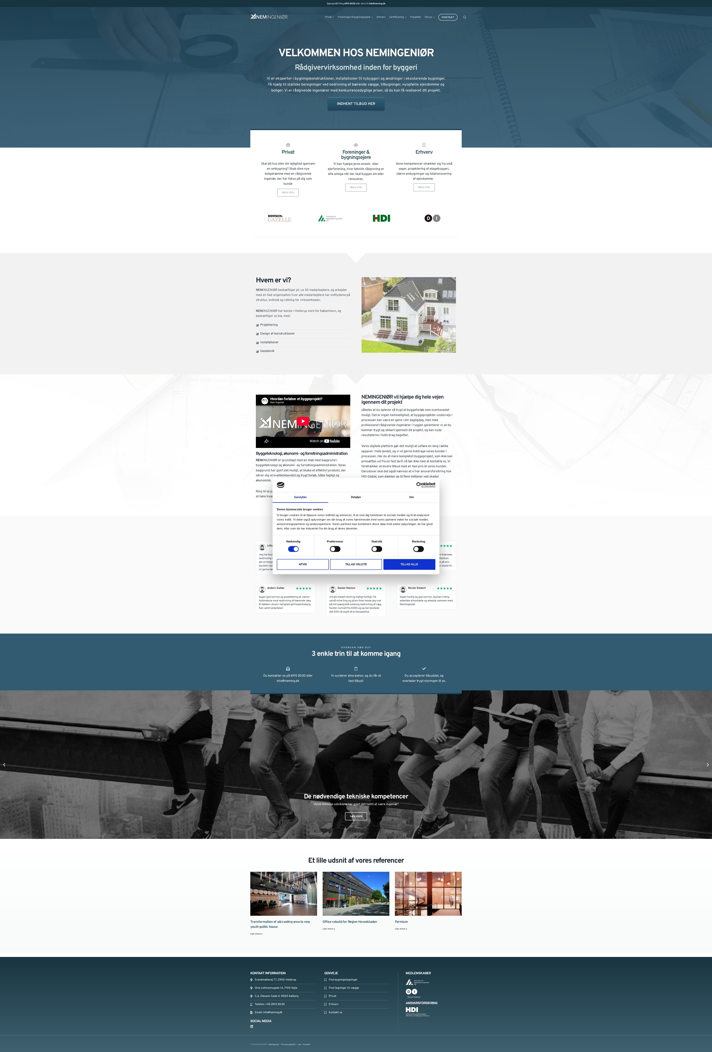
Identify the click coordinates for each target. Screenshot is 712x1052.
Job (299, 1044)
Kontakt (448, 17)
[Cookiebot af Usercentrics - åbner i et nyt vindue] (419, 485)
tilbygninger (390, 84)
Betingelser (274, 1044)
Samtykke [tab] (300, 497)
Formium (401, 922)
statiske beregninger (304, 84)
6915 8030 (349, 3)
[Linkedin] (251, 1026)
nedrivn (354, 84)
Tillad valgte (356, 564)
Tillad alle (409, 564)
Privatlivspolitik (288, 1044)
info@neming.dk (377, 3)
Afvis (303, 564)
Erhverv (381, 17)
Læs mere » (256, 933)
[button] (4, 764)
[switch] (335, 549)
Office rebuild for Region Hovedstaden (350, 922)
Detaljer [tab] (356, 497)
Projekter (415, 17)
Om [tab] (411, 497)
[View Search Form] (469, 17)
